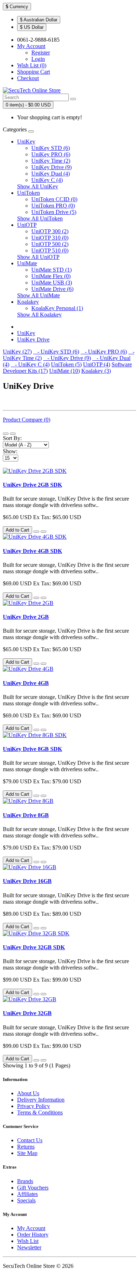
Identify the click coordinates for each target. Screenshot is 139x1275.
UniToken (28, 193)
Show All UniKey (37, 186)
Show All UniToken (40, 218)
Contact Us (29, 1140)
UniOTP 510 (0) (49, 250)
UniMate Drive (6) (52, 289)
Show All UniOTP (38, 257)
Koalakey (28, 302)
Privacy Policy (33, 1106)
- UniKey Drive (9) (67, 358)
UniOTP (27, 225)
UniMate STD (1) (51, 270)
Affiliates (27, 1194)
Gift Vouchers (32, 1188)
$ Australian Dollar (38, 19)
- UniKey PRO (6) (104, 352)
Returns (26, 1147)
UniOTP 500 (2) (49, 244)
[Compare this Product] (43, 532)
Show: (10, 451)
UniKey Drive (33, 339)
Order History (32, 1235)
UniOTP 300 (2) (49, 231)
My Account (31, 1228)
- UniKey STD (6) (56, 352)
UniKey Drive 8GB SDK (32, 749)
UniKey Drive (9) (51, 167)
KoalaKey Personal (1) (57, 308)
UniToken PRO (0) (53, 206)
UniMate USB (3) (51, 282)
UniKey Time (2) (50, 161)
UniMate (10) (64, 371)
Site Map (27, 1153)
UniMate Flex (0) (51, 276)
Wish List (27, 1241)
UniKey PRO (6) (50, 154)
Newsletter (29, 1247)
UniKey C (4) (47, 180)
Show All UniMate (38, 295)
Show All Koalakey (39, 315)
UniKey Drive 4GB (26, 683)
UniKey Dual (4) (50, 174)
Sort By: (12, 438)
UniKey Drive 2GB (26, 617)
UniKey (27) (17, 352)
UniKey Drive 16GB (27, 881)
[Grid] (13, 434)
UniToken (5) (66, 364)
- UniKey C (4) (30, 364)
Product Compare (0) (26, 420)
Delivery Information (41, 1100)
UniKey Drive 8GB (26, 815)
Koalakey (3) (96, 371)
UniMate (27, 263)
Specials (26, 1200)
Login (38, 59)
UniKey (26, 142)
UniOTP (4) (96, 364)
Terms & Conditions (40, 1112)
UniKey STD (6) (50, 148)
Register (40, 52)
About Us (28, 1093)
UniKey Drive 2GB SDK (32, 485)
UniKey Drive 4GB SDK (32, 551)
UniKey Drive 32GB (27, 1013)
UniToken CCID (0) (54, 199)
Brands (25, 1181)
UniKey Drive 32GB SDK (34, 947)
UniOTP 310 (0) (49, 238)
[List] (6, 434)
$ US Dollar (31, 27)
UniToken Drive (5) (53, 212)
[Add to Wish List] (36, 532)
